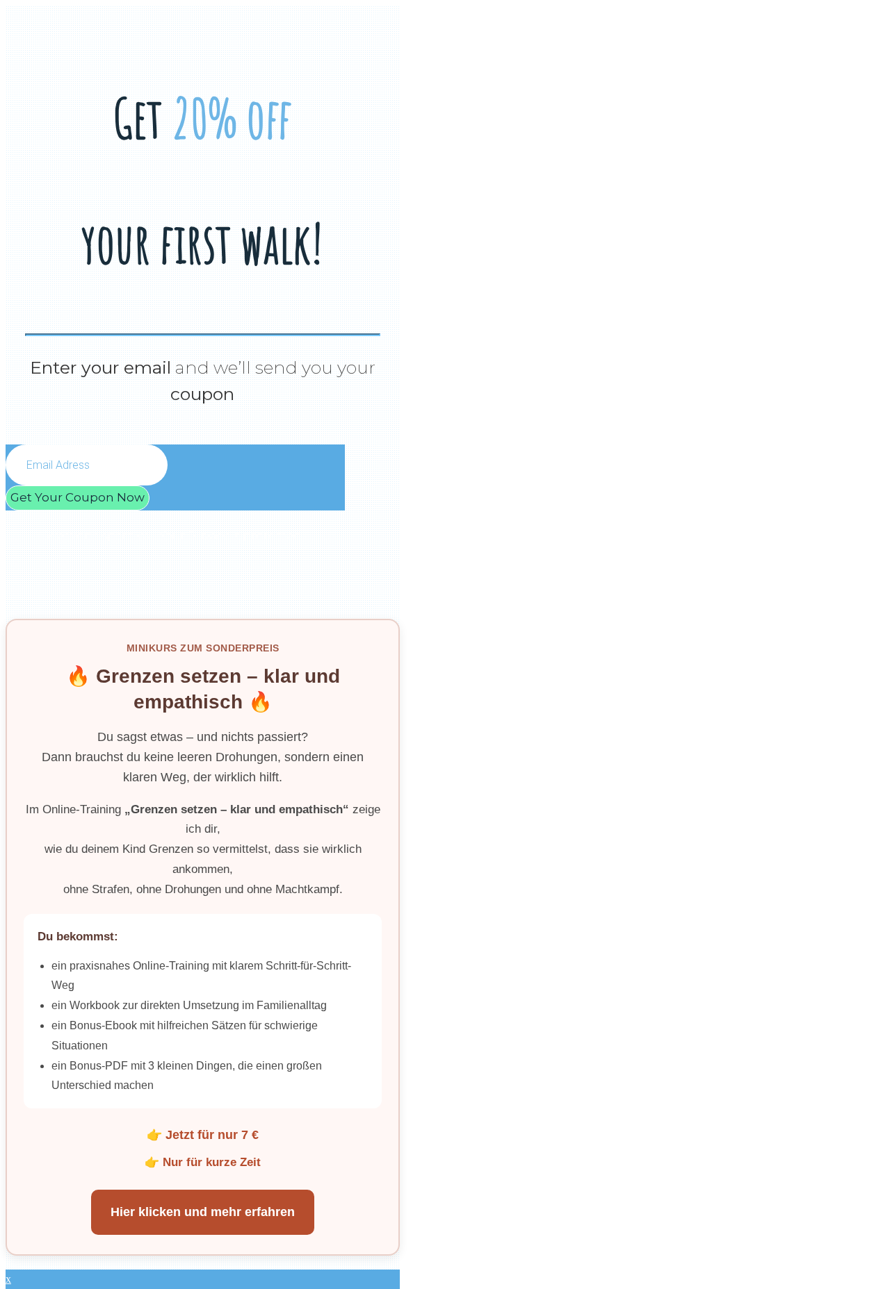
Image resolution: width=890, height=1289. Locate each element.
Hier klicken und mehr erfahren (203, 1212)
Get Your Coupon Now (77, 497)
